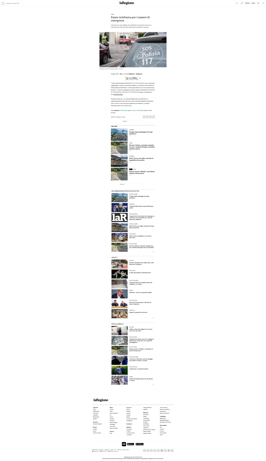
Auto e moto (146, 425)
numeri (123, 116)
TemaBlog (163, 416)
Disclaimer (101, 449)
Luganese (95, 415)
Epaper (253, 3)
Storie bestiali (146, 420)
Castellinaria (129, 420)
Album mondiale (114, 428)
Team (161, 434)
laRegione (131, 74)
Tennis (111, 417)
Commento (129, 429)
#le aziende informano (165, 422)
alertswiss (113, 116)
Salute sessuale (147, 433)
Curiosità (145, 422)
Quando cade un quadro (149, 429)
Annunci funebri (125, 449)
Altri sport (112, 420)
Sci (110, 415)
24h (161, 427)
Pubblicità (119, 449)
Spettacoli (128, 407)
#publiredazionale (164, 420)
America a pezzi (97, 433)
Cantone (95, 407)
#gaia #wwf (163, 418)
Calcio (111, 411)
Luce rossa (112, 426)
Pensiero (128, 411)
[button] (144, 450)
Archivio (162, 429)
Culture (112, 431)
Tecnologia (146, 418)
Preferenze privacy (113, 451)
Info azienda (163, 433)
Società (128, 415)
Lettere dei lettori (147, 407)
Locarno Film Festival (131, 418)
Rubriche (145, 412)
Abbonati (247, 3)
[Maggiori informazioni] (140, 78)
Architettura (146, 424)
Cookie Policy (104, 451)
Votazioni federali (97, 424)
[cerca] (236, 3)
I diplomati (145, 427)
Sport (111, 407)
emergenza (118, 116)
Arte (111, 433)
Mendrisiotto (96, 417)
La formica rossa (130, 433)
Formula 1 (112, 418)
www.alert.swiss (118, 94)
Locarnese (95, 413)
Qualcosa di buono (164, 413)
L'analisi (128, 431)
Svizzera (95, 422)
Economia (129, 424)
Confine (95, 429)
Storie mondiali (113, 422)
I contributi (129, 434)
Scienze (128, 413)
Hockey (112, 409)
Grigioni (95, 418)
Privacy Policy (96, 451)
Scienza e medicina (165, 409)
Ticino (94, 409)
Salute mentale (147, 431)
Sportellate (112, 424)
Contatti (111, 449)
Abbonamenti (95, 449)
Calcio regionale (114, 413)
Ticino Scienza (163, 407)
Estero (95, 427)
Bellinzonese (96, 411)
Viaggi (144, 416)
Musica (128, 417)
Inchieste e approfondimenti (147, 414)
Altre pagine (163, 425)
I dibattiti (145, 409)
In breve (162, 431)
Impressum (106, 449)
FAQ (115, 449)
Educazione (163, 411)
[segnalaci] (242, 3)
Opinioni (128, 427)
